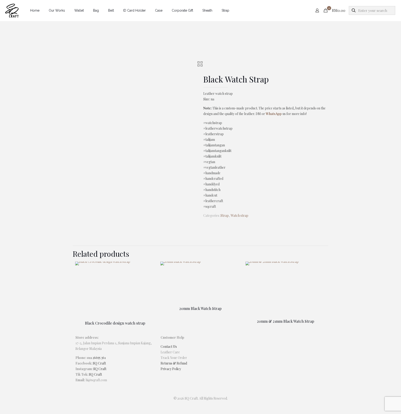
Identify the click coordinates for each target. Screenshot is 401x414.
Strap (224, 215)
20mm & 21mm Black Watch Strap (285, 321)
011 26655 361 (96, 357)
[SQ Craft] (12, 10)
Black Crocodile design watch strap (115, 323)
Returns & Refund (174, 363)
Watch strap (239, 215)
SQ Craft (99, 363)
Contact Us (169, 346)
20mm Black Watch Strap (200, 308)
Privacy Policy (171, 369)
